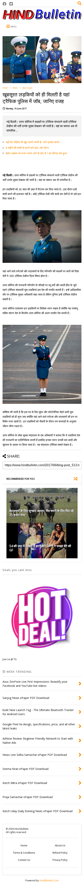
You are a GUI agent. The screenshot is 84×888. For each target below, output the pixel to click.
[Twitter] (11, 3)
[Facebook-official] (4, 3)
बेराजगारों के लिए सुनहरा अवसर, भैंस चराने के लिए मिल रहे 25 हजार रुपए (41, 513)
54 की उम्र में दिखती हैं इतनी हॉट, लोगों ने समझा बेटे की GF (40, 548)
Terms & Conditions (24, 852)
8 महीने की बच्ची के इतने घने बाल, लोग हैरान (27, 148)
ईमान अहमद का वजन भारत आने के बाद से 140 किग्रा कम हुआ (36, 153)
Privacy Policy (60, 860)
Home (5, 87)
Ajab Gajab (27, 87)
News (15, 87)
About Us (60, 845)
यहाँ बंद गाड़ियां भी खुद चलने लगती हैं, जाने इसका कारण (33, 142)
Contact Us (24, 860)
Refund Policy (60, 852)
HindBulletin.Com (49, 880)
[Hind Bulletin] (42, 17)
